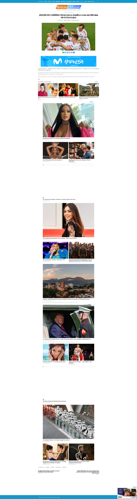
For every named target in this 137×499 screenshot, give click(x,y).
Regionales (58, 1)
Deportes (82, 1)
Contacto (58, 497)
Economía (90, 1)
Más (93, 1)
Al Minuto (49, 1)
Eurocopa (52, 467)
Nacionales (63, 1)
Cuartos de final (41, 467)
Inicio (46, 1)
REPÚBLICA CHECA (58, 467)
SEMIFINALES (64, 467)
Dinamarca (47, 467)
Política (78, 1)
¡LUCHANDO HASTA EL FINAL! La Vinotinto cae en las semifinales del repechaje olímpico (49, 472)
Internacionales (69, 1)
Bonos (86, 1)
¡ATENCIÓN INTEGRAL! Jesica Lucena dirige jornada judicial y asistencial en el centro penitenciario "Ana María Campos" (88, 472)
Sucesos (74, 1)
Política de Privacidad (52, 497)
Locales (53, 1)
